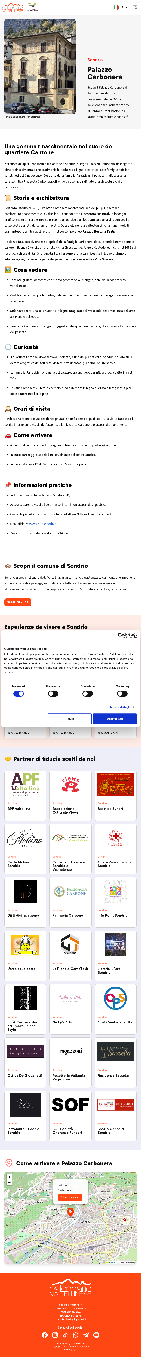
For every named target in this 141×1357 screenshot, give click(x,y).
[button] (70, 1212)
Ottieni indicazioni (70, 1197)
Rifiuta (70, 718)
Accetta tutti (115, 718)
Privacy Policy (63, 1343)
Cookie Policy (78, 1343)
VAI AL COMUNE (17, 602)
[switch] (53, 694)
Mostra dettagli (120, 707)
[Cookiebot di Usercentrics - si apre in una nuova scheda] (121, 635)
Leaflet (112, 1262)
